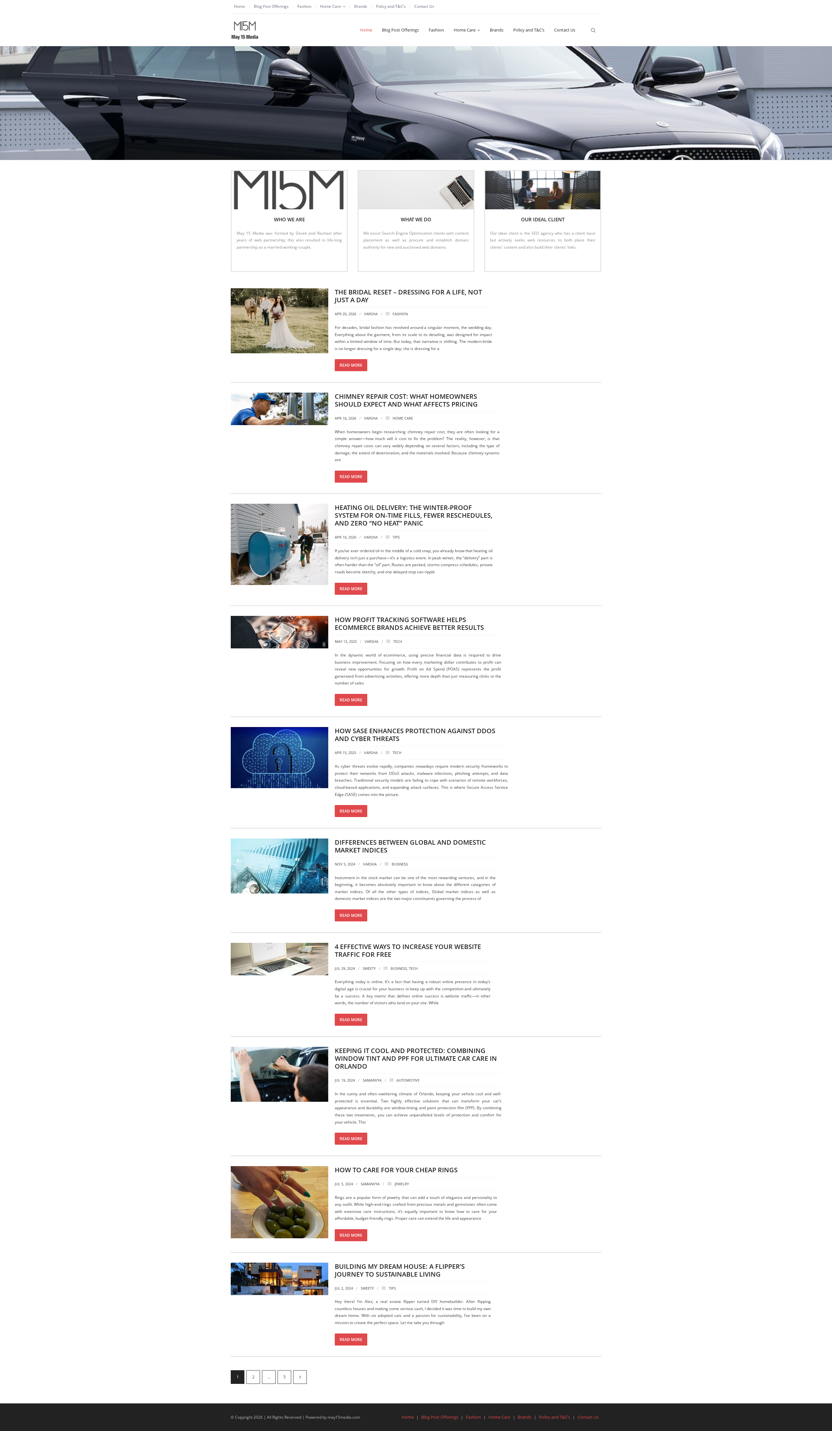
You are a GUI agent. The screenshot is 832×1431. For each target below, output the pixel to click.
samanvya (372, 1080)
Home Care (330, 6)
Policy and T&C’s (391, 6)
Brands (360, 6)
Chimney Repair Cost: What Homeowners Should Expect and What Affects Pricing (406, 400)
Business (400, 864)
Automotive (408, 1080)
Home (239, 6)
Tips (396, 537)
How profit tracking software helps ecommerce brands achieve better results (409, 623)
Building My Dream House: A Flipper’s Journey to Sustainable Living (400, 1270)
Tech (397, 641)
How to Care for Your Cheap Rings (396, 1169)
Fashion (304, 6)
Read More (250, 261)
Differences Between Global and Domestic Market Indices (410, 846)
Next (300, 1377)
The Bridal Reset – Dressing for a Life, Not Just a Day (408, 296)
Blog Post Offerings (271, 6)
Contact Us (424, 6)
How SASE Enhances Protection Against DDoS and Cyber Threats (415, 734)
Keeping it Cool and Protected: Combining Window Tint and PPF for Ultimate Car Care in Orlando (416, 1058)
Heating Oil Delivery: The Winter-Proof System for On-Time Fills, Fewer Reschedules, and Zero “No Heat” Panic (413, 515)
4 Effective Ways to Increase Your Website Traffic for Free (408, 950)
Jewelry (402, 1183)
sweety (369, 968)
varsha (371, 313)
